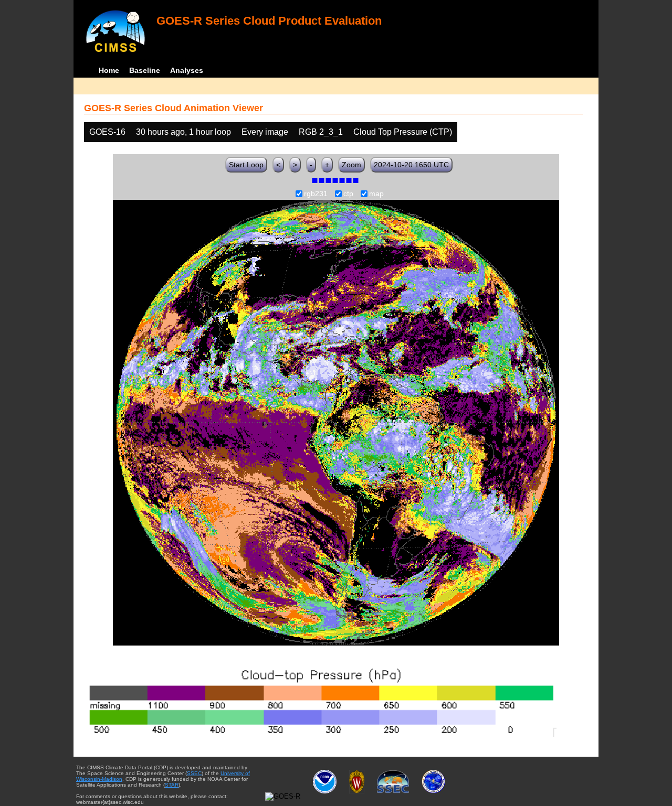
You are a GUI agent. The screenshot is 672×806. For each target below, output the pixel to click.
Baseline (144, 70)
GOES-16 (107, 131)
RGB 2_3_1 (321, 131)
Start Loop (246, 164)
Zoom (351, 164)
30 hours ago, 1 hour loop (183, 131)
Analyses (186, 70)
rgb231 (316, 194)
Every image (265, 131)
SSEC (194, 773)
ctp (348, 194)
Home (109, 70)
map (376, 194)
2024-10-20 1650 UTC (411, 164)
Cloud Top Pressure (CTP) (402, 131)
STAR (171, 785)
